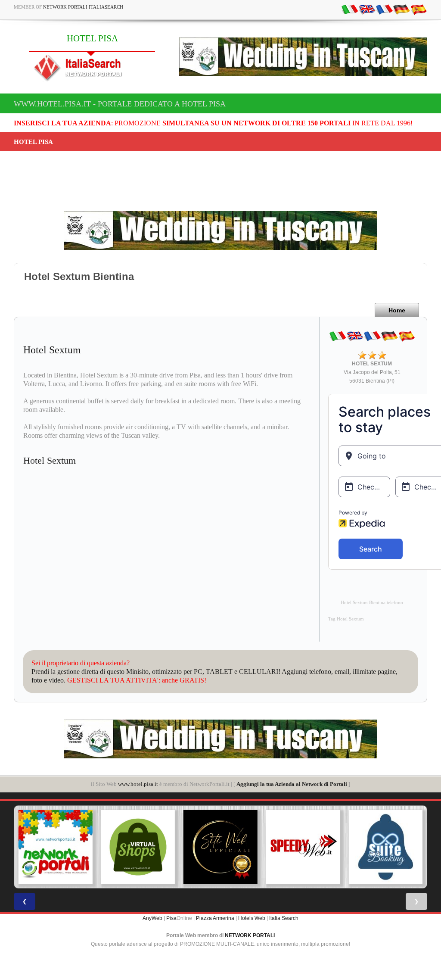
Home (396, 310)
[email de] (401, 9)
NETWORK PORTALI (250, 935)
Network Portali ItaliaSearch (83, 6)
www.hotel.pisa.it (138, 784)
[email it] (349, 9)
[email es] (418, 9)
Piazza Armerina (215, 918)
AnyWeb (152, 918)
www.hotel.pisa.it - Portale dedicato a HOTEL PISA (120, 104)
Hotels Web (251, 918)
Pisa (171, 918)
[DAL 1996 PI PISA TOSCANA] (138, 847)
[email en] (367, 9)
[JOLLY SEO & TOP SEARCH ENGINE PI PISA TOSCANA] (303, 847)
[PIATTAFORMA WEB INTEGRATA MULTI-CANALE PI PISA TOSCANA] (385, 847)
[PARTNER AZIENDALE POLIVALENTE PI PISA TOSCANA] (220, 847)
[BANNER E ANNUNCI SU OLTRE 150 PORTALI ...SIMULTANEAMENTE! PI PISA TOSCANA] (55, 847)
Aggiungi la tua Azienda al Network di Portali (291, 784)
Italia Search (283, 918)
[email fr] (384, 9)
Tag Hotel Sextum (346, 619)
